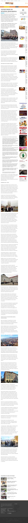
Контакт (19, 0)
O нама (2, 0)
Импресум (5, 0)
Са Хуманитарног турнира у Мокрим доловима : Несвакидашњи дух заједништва (12, 486)
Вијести (1, 6)
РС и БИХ (26, 53)
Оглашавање (8, 0)
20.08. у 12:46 (12, 487)
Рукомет (16, 511)
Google (15, 505)
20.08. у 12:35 (12, 491)
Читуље (17, 6)
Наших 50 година (6, 6)
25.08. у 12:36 (12, 479)
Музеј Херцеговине (17, 510)
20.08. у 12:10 (12, 494)
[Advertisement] (9, 468)
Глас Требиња (15, 0)
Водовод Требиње (17, 506)
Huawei (18, 505)
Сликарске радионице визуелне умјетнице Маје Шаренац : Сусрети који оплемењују (12, 489)
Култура (11, 6)
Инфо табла (12, 0)
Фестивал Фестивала (22, 6)
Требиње (26, 33)
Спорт (14, 6)
